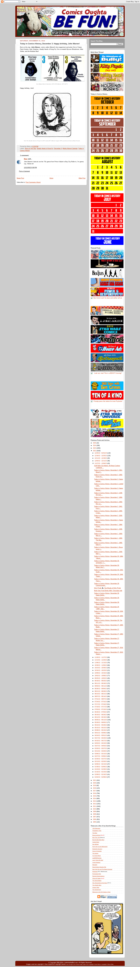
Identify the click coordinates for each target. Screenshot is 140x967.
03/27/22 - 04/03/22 (101, 746)
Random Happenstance (98, 876)
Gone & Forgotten (97, 851)
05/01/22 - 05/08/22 (101, 733)
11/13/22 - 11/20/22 (101, 660)
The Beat (94, 833)
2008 (94, 814)
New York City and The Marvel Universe (102, 869)
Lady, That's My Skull (97, 860)
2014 (94, 798)
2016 (94, 793)
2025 (94, 443)
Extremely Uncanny (97, 848)
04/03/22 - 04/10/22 (101, 743)
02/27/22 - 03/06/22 (101, 756)
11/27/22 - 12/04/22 (101, 463)
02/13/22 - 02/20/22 (101, 761)
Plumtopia (94, 871)
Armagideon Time (96, 830)
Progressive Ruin (96, 873)
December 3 (58, 148)
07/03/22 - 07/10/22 (101, 709)
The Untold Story (96, 889)
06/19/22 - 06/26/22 (101, 714)
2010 (94, 809)
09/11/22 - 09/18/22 (101, 683)
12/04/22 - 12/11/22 (101, 461)
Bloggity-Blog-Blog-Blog (98, 839)
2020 (94, 783)
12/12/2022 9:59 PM (30, 167)
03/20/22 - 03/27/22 (101, 748)
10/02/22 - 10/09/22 (101, 675)
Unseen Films (95, 887)
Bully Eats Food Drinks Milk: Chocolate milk (108, 590)
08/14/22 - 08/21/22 (101, 694)
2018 (94, 788)
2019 (94, 785)
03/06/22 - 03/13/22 (101, 753)
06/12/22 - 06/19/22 (101, 717)
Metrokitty (94, 864)
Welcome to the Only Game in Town (101, 892)
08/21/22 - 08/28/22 (101, 691)
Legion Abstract (96, 862)
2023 (94, 448)
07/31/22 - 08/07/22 (101, 699)
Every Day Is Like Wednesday (100, 846)
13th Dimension (96, 828)
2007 (94, 817)
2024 (94, 445)
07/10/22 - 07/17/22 (101, 707)
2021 (94, 780)
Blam (25, 159)
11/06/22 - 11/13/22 (101, 662)
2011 (94, 806)
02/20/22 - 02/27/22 (101, 759)
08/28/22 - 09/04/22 (101, 688)
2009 (94, 811)
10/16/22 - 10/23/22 (101, 670)
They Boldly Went (96, 885)
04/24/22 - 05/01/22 (101, 735)
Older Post (82, 178)
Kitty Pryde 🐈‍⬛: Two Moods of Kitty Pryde (107, 588)
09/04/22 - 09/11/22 (101, 686)
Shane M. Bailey (96, 878)
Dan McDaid (95, 844)
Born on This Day (30, 148)
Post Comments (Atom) (33, 182)
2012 (94, 804)
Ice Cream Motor (96, 855)
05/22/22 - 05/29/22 (101, 725)
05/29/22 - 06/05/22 (101, 722)
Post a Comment (24, 171)
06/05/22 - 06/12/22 (101, 720)
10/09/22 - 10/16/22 (101, 673)
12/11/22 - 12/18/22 (101, 458)
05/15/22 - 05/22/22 (101, 727)
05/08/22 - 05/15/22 (101, 730)
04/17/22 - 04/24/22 (101, 738)
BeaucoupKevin (96, 835)
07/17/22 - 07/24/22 (101, 704)
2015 (94, 796)
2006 (94, 819)
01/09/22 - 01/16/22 (101, 774)
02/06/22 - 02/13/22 (101, 764)
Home (51, 178)
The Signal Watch (96, 880)
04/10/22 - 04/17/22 (101, 740)
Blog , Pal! (96, 837)
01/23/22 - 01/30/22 (101, 769)
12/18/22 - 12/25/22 (101, 455)
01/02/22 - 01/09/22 (101, 777)
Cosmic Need (95, 842)
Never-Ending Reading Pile (99, 867)
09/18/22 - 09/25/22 (101, 681)
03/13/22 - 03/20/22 (101, 751)
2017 (94, 791)
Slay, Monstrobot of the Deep (99, 882)
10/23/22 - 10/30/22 (101, 668)
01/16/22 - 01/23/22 (101, 772)
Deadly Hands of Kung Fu (45, 148)
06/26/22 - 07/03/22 (101, 712)
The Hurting (95, 853)
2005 (94, 822)
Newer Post (20, 178)
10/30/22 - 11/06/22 (101, 665)
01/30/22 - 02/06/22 (101, 766)
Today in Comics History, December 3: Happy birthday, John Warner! (50, 44)
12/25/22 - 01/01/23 (101, 453)
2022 (94, 451)
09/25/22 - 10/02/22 (101, 678)
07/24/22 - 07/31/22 (101, 701)
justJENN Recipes (96, 858)
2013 (94, 801)
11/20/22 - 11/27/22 (101, 657)
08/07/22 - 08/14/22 (101, 696)
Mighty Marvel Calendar (70, 148)
